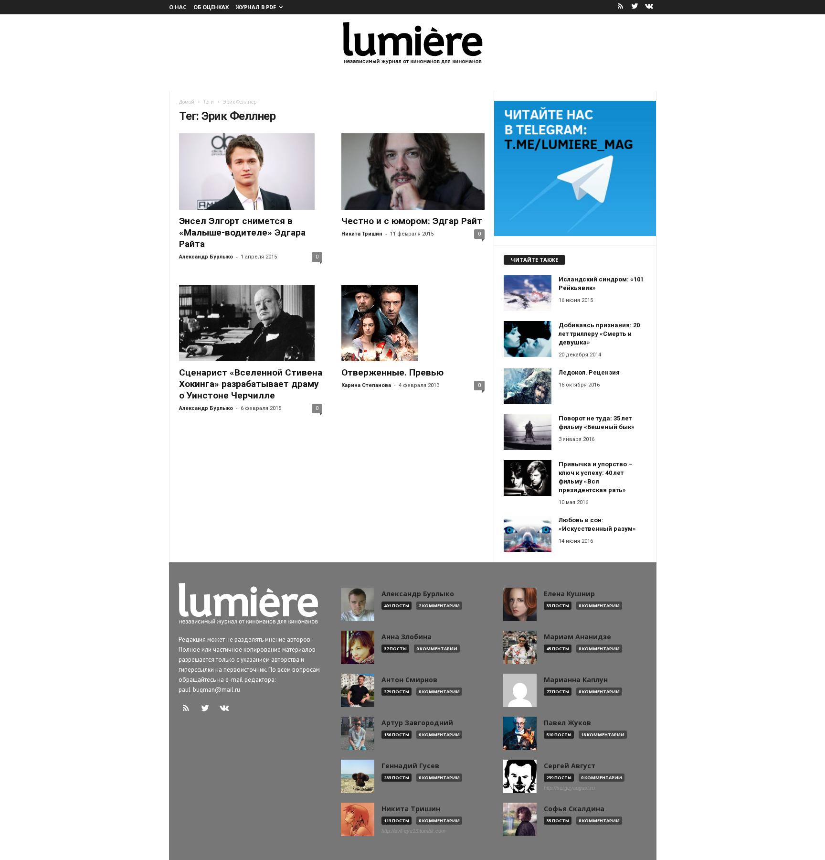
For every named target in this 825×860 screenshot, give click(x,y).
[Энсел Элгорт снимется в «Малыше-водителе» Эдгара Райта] (250, 171)
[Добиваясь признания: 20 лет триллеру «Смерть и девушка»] (527, 339)
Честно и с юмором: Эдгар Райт (411, 220)
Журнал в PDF (256, 7)
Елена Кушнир (569, 594)
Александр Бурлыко (206, 257)
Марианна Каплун (576, 680)
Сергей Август (569, 766)
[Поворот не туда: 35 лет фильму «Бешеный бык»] (527, 432)
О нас (177, 7)
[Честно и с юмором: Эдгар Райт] (413, 171)
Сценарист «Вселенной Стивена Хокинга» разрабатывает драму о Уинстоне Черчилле (250, 384)
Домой (186, 101)
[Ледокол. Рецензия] (527, 386)
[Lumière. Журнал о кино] (412, 42)
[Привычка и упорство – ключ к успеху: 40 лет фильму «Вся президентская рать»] (527, 478)
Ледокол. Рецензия (589, 372)
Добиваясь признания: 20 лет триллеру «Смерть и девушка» (599, 334)
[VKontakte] (649, 7)
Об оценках (211, 7)
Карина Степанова (366, 385)
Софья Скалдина (574, 809)
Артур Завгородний (417, 723)
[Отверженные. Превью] (413, 323)
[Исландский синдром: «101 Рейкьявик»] (527, 293)
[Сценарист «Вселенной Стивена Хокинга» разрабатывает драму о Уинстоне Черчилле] (250, 323)
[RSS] (620, 7)
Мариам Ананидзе (577, 637)
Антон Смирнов (409, 680)
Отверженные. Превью (392, 372)
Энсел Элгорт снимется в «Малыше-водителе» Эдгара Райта (242, 232)
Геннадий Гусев (410, 766)
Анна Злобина (406, 637)
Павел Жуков (567, 723)
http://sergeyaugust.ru (569, 788)
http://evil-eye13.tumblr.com (413, 831)
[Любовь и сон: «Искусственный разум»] (527, 534)
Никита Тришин (361, 234)
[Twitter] (635, 7)
